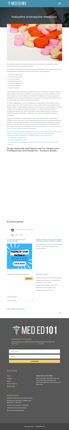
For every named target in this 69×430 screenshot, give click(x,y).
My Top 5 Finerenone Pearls (44, 290)
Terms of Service (12, 384)
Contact (9, 378)
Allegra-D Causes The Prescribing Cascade (49, 278)
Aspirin (10, 88)
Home (9, 376)
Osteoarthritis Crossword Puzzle (45, 287)
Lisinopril (11, 79)
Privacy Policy (11, 386)
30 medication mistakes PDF (17, 137)
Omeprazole (11, 77)
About (9, 381)
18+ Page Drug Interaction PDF (17, 140)
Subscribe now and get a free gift (28, 344)
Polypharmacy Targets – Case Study (47, 285)
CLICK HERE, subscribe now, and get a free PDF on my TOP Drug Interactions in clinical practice (49, 246)
